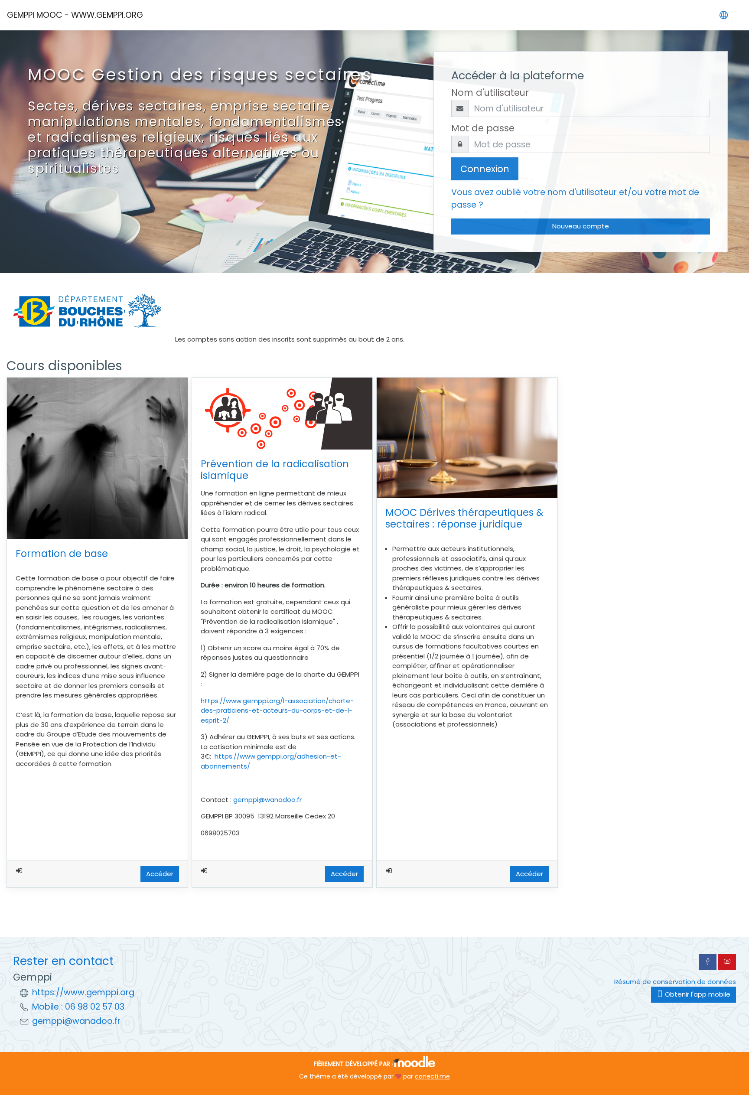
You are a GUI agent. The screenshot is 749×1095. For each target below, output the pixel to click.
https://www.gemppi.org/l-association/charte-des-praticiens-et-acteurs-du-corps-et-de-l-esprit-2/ (277, 710)
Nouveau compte (580, 226)
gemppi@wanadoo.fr (267, 799)
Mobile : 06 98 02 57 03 (78, 1007)
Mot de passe (483, 128)
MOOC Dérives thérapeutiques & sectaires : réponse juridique (464, 518)
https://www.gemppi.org (83, 992)
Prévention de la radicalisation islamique (275, 469)
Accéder (159, 873)
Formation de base (62, 554)
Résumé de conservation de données (675, 981)
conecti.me (432, 1076)
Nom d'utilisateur (490, 92)
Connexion (484, 169)
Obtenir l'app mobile (696, 994)
